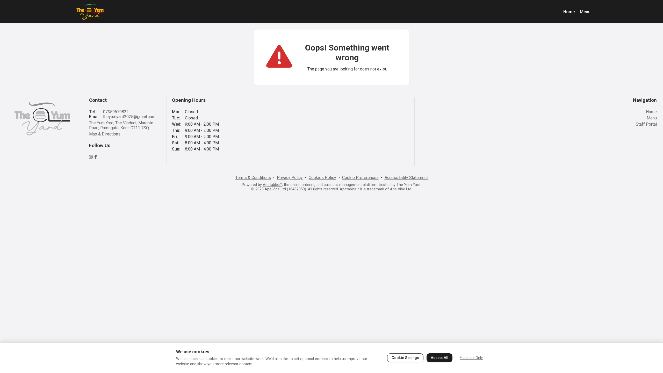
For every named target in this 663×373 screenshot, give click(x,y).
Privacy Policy (290, 177)
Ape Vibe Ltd (400, 189)
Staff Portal (646, 124)
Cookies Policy (322, 177)
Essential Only (471, 358)
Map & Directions (104, 134)
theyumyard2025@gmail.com (129, 116)
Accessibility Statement (406, 177)
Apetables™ (272, 185)
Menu (585, 11)
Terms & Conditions (253, 177)
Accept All (439, 358)
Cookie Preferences (360, 177)
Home (569, 11)
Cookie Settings (405, 358)
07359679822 (116, 111)
